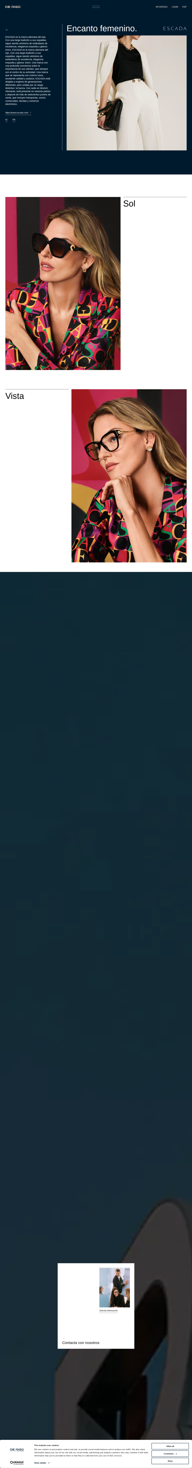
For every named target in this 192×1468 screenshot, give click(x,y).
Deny (170, 1461)
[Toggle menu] (96, 6)
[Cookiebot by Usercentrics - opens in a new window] (16, 1463)
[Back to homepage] (12, 6)
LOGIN (175, 7)
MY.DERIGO (161, 7)
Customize (169, 1453)
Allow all (170, 1446)
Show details (40, 1463)
